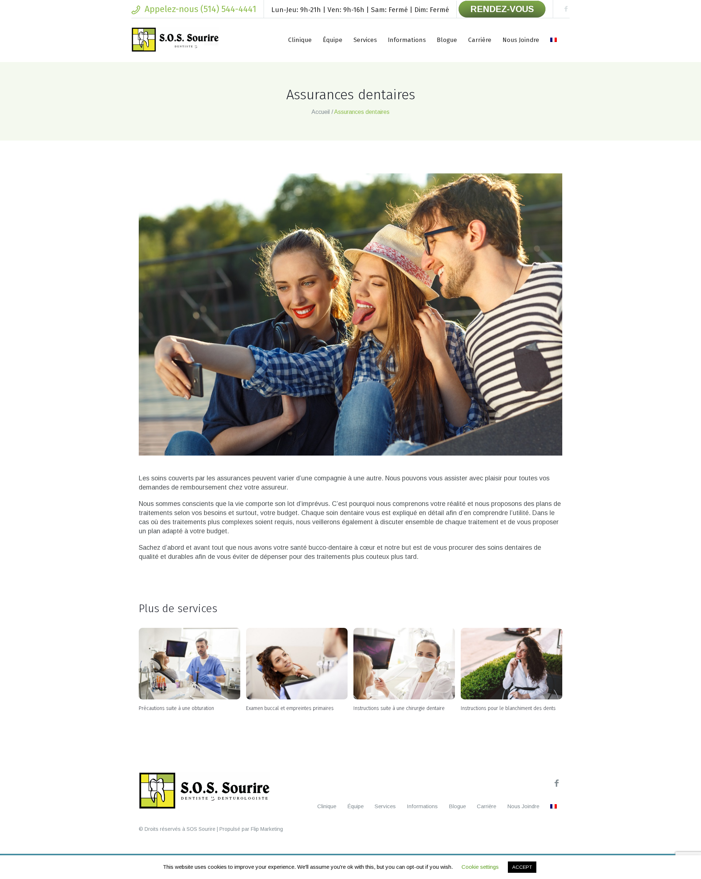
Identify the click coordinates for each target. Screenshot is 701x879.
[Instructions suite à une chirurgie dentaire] (404, 664)
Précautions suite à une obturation (176, 708)
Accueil (320, 112)
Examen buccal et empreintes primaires (290, 708)
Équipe (355, 806)
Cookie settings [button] (480, 867)
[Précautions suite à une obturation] (189, 664)
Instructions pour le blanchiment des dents (508, 708)
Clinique (326, 806)
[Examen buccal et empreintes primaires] (297, 664)
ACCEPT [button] (522, 867)
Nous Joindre (523, 806)
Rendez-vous (502, 9)
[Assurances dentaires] (350, 314)
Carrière (486, 806)
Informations (422, 806)
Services (385, 806)
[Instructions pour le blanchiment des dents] (511, 664)
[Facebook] (566, 9)
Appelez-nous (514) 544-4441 (200, 9)
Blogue (457, 806)
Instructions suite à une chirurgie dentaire (399, 708)
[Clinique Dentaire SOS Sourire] (204, 791)
